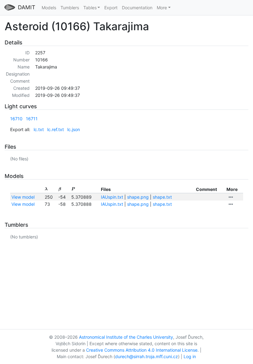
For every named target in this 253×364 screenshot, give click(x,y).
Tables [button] (90, 7)
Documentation (137, 7)
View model (23, 197)
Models (49, 7)
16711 (32, 118)
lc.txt (39, 129)
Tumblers (69, 7)
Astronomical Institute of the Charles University (126, 337)
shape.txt (162, 197)
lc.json (73, 129)
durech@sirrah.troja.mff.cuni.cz (146, 356)
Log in (190, 356)
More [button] (162, 7)
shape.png (138, 197)
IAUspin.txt (112, 197)
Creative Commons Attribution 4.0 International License (141, 350)
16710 (16, 118)
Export (111, 7)
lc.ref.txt (55, 129)
